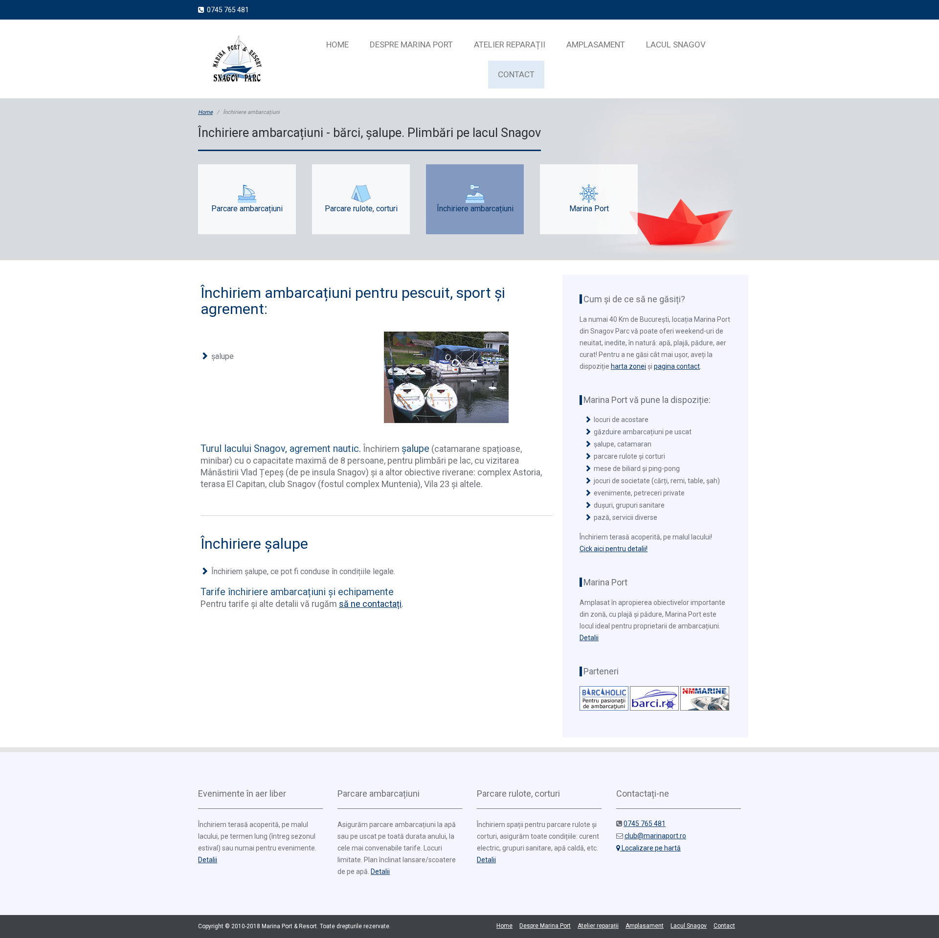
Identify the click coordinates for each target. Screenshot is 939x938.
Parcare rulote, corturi (361, 208)
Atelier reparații (509, 44)
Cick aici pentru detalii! (614, 549)
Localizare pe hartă (650, 848)
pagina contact (677, 366)
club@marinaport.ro (655, 836)
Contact (516, 74)
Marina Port (589, 208)
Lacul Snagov (676, 44)
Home (337, 44)
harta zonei (628, 366)
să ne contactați (370, 604)
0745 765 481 (226, 10)
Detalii (589, 638)
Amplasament (595, 44)
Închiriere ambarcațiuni (475, 208)
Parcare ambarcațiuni (247, 208)
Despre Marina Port (411, 44)
